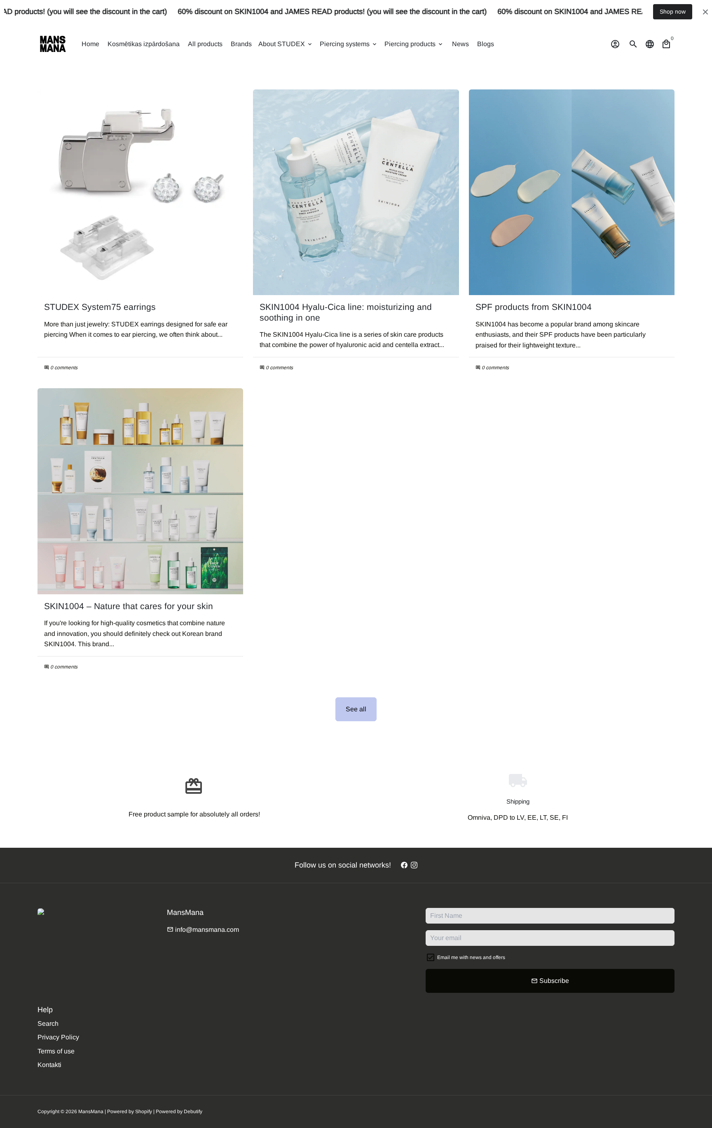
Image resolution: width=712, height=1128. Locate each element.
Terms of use (56, 1051)
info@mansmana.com (203, 929)
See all (356, 709)
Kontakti (49, 1064)
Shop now (673, 11)
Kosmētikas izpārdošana (144, 43)
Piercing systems (349, 43)
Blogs (485, 43)
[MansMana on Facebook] (404, 865)
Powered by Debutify (179, 1111)
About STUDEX (285, 43)
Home (90, 43)
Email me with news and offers (471, 957)
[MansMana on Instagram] (414, 865)
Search (48, 1023)
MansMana (90, 1111)
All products (205, 43)
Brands (241, 43)
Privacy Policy (58, 1037)
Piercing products (414, 43)
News (460, 43)
